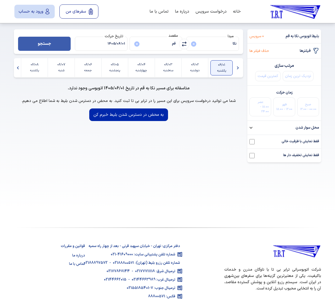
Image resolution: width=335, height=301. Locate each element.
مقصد (173, 36)
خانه (237, 11)
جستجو (44, 44)
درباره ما (182, 11)
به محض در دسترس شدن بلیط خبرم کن (128, 115)
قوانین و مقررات (73, 246)
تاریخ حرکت (114, 36)
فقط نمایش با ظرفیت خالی (300, 141)
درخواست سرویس (211, 11)
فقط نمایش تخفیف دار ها (301, 155)
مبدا (231, 36)
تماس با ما (159, 11)
